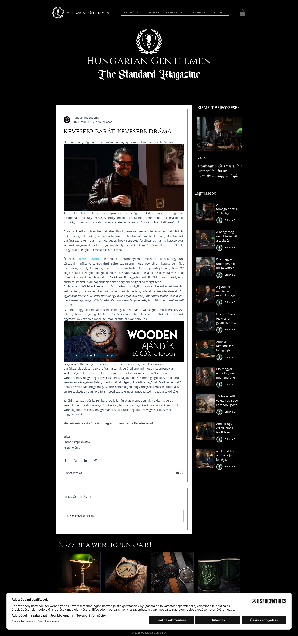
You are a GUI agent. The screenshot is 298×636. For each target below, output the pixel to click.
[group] (149, 584)
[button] (242, 12)
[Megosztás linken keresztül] (95, 460)
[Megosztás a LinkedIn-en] (85, 460)
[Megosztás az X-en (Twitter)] (75, 460)
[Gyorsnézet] (79, 573)
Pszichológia (72, 447)
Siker (67, 436)
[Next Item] (235, 134)
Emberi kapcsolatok (77, 442)
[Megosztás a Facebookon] (66, 460)
